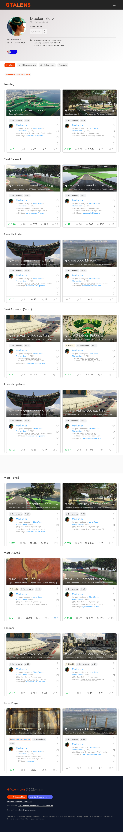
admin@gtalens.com (26, 810)
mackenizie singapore (35, 286)
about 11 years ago (89, 135)
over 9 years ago (32, 133)
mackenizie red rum (34, 135)
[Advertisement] (61, 464)
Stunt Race (37, 128)
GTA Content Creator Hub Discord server (35, 806)
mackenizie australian (35, 531)
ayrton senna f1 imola (35, 213)
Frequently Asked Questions (19, 802)
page (18, 42)
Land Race (93, 128)
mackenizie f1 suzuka (91, 213)
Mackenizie (21, 125)
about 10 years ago (90, 133)
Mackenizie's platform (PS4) (18, 74)
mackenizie (31, 761)
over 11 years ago (88, 361)
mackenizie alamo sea (91, 286)
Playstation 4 (21, 131)
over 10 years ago (90, 358)
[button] (114, 5)
